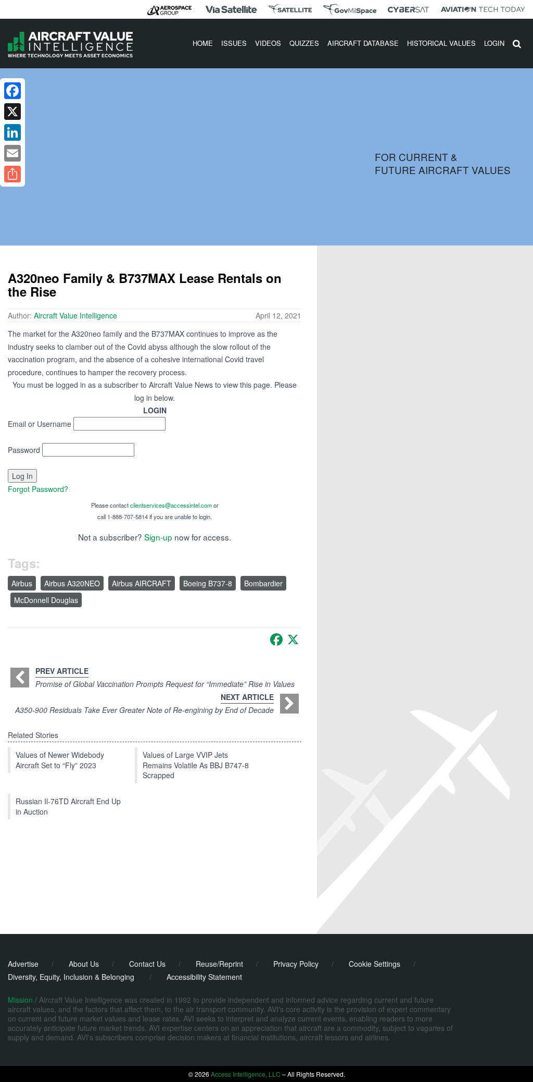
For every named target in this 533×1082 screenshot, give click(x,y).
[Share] (12, 174)
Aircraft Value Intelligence (75, 315)
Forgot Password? (38, 489)
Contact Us (147, 963)
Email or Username (39, 424)
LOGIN (494, 43)
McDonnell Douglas (46, 600)
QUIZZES (304, 43)
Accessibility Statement (204, 977)
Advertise (23, 963)
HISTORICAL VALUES (441, 43)
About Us (84, 963)
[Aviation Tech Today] (483, 9)
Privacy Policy (296, 963)
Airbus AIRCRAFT (141, 583)
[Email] (12, 153)
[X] (293, 639)
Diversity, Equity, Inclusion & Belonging (71, 977)
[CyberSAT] (408, 10)
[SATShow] (290, 9)
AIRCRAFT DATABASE (363, 43)
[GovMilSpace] (349, 9)
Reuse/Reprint (219, 963)
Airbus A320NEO (72, 583)
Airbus (21, 583)
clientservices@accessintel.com (171, 505)
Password (24, 450)
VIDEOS (268, 43)
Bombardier (263, 583)
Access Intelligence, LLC (246, 1073)
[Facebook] (276, 639)
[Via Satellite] (231, 9)
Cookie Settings (374, 963)
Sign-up (158, 537)
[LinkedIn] (12, 132)
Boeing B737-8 (207, 583)
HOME (203, 43)
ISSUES (234, 43)
